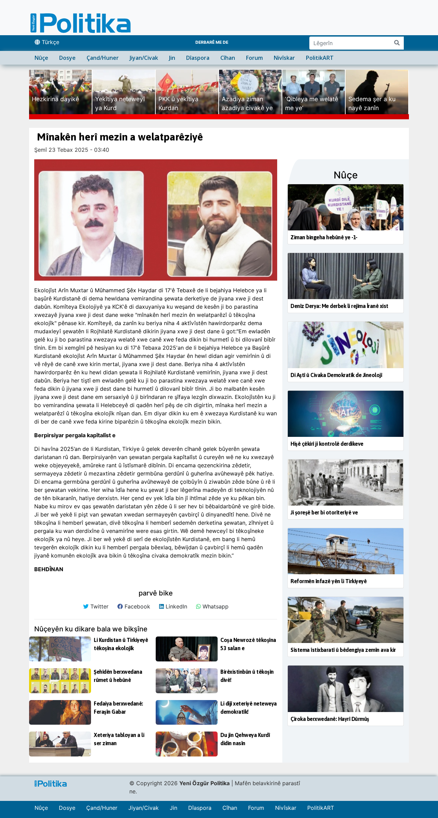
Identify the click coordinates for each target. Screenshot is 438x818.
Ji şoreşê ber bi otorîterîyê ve (324, 512)
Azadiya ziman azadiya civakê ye (247, 103)
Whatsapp (215, 606)
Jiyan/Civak (144, 58)
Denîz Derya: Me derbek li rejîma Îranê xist (339, 306)
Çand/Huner (103, 58)
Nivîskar (284, 58)
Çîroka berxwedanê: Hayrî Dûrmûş (330, 719)
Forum (254, 58)
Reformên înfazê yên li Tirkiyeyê (328, 581)
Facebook (136, 606)
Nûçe (41, 58)
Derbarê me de (211, 42)
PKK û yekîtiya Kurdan (178, 103)
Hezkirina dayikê (55, 99)
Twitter (98, 606)
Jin (172, 58)
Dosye (67, 58)
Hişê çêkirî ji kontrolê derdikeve (327, 444)
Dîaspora (197, 58)
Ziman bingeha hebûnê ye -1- (324, 237)
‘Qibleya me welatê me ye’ (311, 103)
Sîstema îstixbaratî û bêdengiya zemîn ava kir (343, 650)
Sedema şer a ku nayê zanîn (372, 103)
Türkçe (49, 42)
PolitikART (320, 58)
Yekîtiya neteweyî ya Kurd (120, 103)
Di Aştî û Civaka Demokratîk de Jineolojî (336, 375)
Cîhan (227, 58)
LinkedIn (175, 606)
